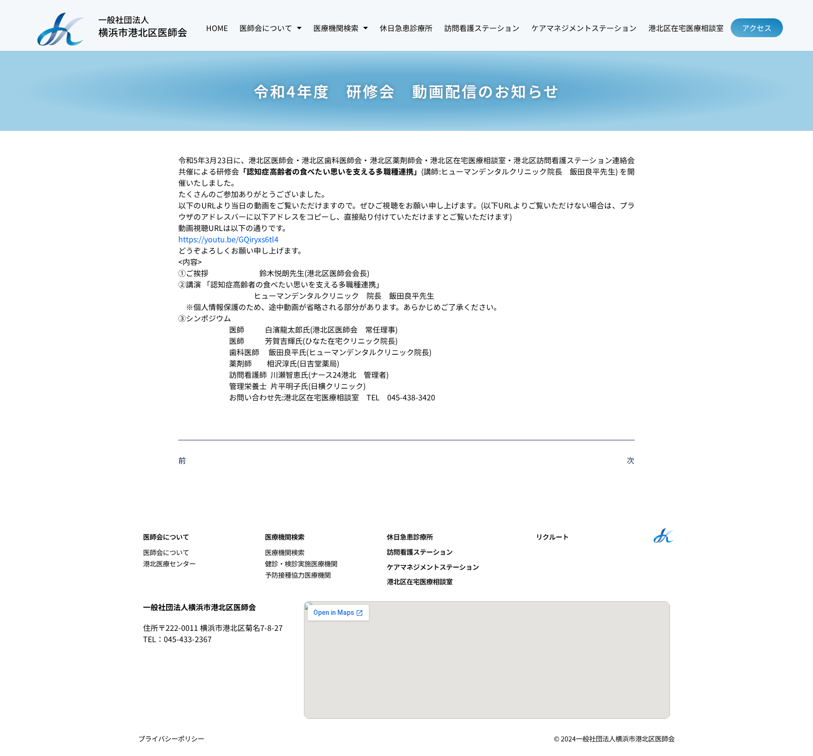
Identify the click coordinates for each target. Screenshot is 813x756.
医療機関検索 (284, 552)
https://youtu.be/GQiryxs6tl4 (228, 239)
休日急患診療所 (406, 27)
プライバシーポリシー (171, 738)
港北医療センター (169, 563)
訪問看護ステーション (481, 27)
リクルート (552, 536)
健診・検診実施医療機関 (301, 563)
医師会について (166, 552)
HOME (217, 27)
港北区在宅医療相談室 (686, 27)
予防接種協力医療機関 (298, 575)
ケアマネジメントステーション (584, 27)
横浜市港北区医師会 (142, 32)
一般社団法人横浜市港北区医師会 (199, 607)
